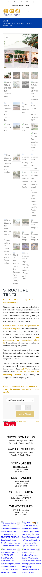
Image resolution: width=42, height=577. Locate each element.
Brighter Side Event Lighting (20, 5)
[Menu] (35, 13)
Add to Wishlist (25, 414)
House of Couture (26, 2)
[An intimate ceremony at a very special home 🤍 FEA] (10, 560)
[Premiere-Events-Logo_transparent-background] (17, 13)
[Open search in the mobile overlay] (28, 13)
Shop (5, 21)
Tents (24, 421)
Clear (37, 421)
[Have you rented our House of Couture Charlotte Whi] (31, 560)
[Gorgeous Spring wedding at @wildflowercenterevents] (10, 534)
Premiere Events (13, 2)
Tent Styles (19, 421)
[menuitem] (13, 2)
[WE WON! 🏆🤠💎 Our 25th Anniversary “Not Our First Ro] (31, 534)
